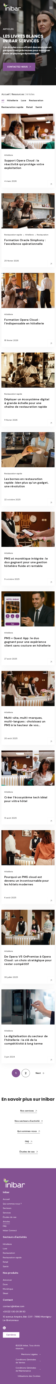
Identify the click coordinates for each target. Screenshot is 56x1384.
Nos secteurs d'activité (27, 1121)
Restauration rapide (13, 235)
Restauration (42, 235)
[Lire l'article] (51, 184)
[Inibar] (12, 7)
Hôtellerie (8, 155)
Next (38, 1073)
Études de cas (27, 1151)
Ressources (17, 94)
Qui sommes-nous (27, 1131)
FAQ (27, 1141)
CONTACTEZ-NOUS (17, 66)
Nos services (27, 1110)
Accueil (5, 94)
